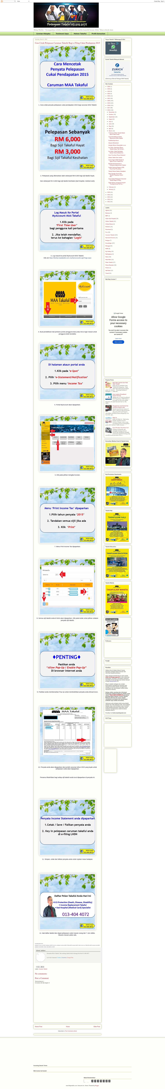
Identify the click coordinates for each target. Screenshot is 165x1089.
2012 (108, 199)
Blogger (97, 1085)
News (106, 256)
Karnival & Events (110, 237)
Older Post (97, 1026)
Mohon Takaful (80, 34)
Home (68, 1026)
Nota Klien (108, 259)
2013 (108, 197)
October (111, 114)
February (111, 187)
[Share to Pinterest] (43, 967)
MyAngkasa (108, 254)
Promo (107, 267)
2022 (108, 96)
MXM (106, 248)
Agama (107, 210)
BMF (106, 215)
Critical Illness (109, 224)
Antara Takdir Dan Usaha (115, 157)
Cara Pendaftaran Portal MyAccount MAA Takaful (115, 137)
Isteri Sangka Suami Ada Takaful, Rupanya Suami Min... (115, 175)
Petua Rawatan (109, 265)
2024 (108, 91)
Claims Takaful (109, 221)
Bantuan (107, 213)
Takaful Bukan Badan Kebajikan (117, 171)
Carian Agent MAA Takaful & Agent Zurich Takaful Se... (116, 160)
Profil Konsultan (98, 34)
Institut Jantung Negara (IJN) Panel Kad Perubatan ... (116, 168)
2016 (108, 110)
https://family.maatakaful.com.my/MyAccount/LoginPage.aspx (70, 258)
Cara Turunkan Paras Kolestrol (116, 155)
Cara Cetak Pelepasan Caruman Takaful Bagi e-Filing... (117, 179)
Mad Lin (115, 417)
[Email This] (37, 967)
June (110, 123)
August (111, 119)
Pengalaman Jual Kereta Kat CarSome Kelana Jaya (120, 406)
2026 (108, 86)
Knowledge (108, 243)
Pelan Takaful (109, 262)
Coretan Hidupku (43, 34)
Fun (106, 232)
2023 (108, 93)
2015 (108, 192)
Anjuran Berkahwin (113, 143)
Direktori (107, 226)
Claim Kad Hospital (110, 218)
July (110, 121)
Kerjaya (107, 240)
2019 (108, 103)
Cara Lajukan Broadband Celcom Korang (119, 395)
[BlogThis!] (38, 967)
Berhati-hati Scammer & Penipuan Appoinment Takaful (117, 164)
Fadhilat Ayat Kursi (113, 140)
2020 (108, 100)
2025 (108, 89)
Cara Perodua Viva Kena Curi (121, 427)
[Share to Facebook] (42, 967)
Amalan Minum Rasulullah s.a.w (117, 145)
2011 (108, 201)
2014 (108, 194)
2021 (108, 98)
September (112, 117)
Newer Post (38, 1026)
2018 (108, 105)
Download (108, 229)
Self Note (107, 270)
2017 (108, 107)
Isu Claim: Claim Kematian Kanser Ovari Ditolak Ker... (116, 152)
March (111, 131)
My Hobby (108, 251)
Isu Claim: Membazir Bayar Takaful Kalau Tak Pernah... (116, 148)
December (112, 112)
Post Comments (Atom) (71, 1031)
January (111, 189)
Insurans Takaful (43, 969)
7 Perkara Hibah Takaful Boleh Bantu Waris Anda (116, 133)
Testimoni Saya (62, 34)
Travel (107, 273)
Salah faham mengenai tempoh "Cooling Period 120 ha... (117, 183)
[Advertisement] (118, 734)
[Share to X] (40, 967)
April (110, 128)
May (110, 126)
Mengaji (107, 246)
